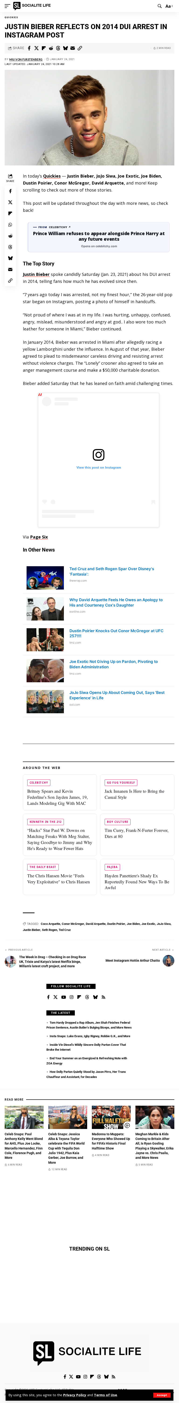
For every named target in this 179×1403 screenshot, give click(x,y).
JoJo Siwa (164, 924)
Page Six (39, 537)
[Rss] (103, 997)
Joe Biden (133, 924)
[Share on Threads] (58, 48)
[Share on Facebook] (29, 48)
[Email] (72, 48)
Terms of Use (105, 1395)
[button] (162, 1395)
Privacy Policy (74, 1395)
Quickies (11, 17)
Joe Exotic (148, 924)
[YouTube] (64, 997)
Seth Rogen (49, 930)
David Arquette (96, 924)
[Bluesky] (95, 997)
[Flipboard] (79, 997)
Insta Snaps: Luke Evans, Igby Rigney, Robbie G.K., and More (90, 1036)
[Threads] (87, 997)
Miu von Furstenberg (26, 59)
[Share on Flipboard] (43, 48)
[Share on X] (36, 48)
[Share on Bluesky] (65, 48)
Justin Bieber (36, 274)
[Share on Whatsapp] (10, 224)
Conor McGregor (73, 924)
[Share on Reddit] (51, 48)
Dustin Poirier (116, 924)
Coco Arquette (50, 924)
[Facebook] (48, 997)
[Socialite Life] (33, 6)
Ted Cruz (65, 930)
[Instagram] (71, 997)
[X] (55, 997)
